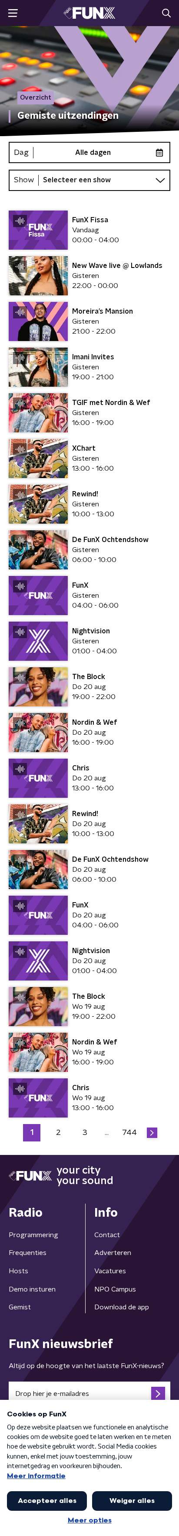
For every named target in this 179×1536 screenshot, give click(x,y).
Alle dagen (93, 152)
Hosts (18, 1271)
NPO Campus (115, 1289)
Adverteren (112, 1252)
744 (129, 1133)
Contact (107, 1234)
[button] (12, 13)
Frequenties (27, 1252)
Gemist (20, 1307)
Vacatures (110, 1271)
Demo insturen (32, 1289)
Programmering (33, 1234)
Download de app (121, 1307)
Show (24, 180)
